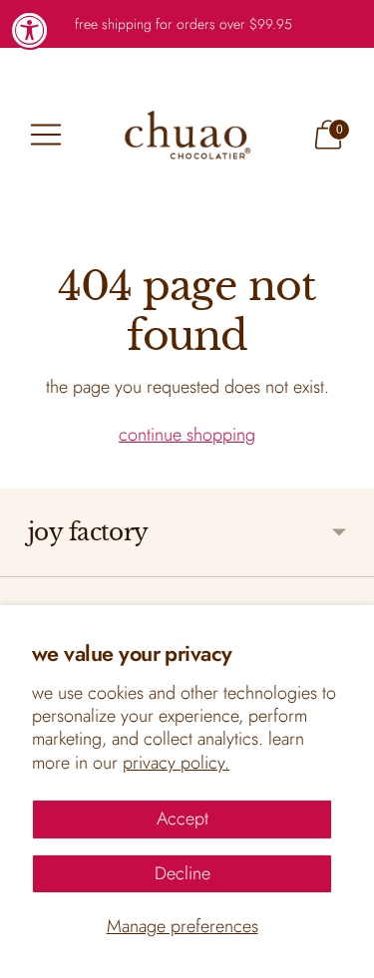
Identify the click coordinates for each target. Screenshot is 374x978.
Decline (182, 873)
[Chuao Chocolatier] (187, 134)
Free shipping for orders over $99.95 (183, 24)
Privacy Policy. (176, 763)
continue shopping (187, 435)
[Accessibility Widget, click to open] (30, 30)
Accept (182, 818)
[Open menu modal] (46, 135)
